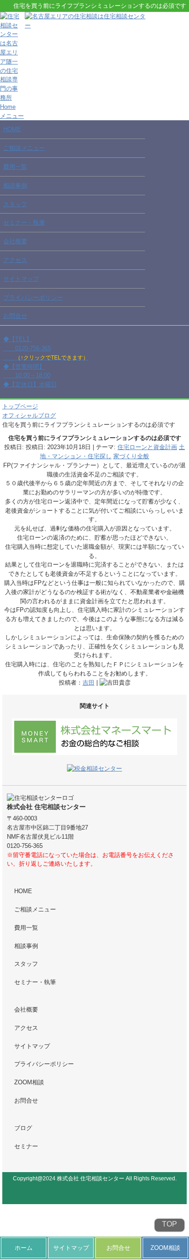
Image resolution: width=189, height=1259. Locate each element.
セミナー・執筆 (24, 222)
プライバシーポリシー (33, 297)
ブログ (23, 1128)
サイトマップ (21, 278)
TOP (169, 1224)
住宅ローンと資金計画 (147, 447)
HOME (12, 129)
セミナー (26, 1146)
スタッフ (15, 204)
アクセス (15, 260)
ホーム (24, 1247)
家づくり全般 (131, 456)
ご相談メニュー (24, 148)
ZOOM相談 (29, 1082)
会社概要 (15, 241)
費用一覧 (15, 166)
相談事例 (15, 185)
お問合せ (15, 315)
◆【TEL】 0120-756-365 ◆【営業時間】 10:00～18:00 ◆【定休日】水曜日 (46, 362)
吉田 (88, 682)
